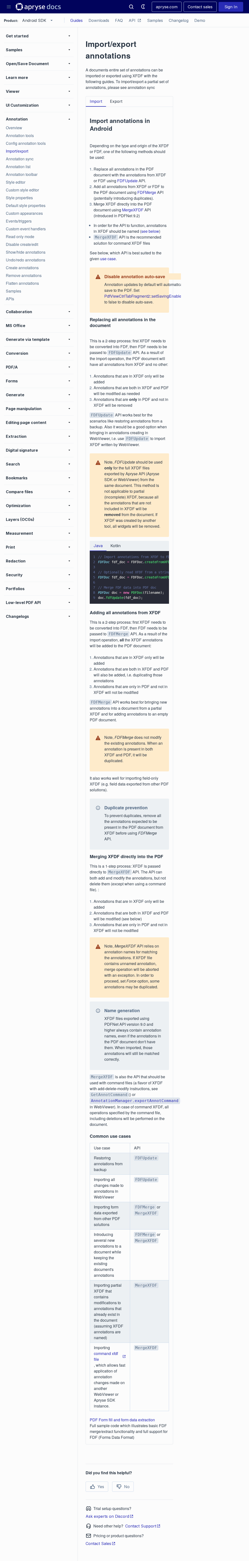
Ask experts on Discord (107, 1516)
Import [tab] (96, 101)
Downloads (99, 20)
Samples (155, 20)
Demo (199, 20)
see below (150, 231)
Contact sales (200, 6)
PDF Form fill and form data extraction (122, 1420)
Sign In (230, 6)
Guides (76, 20)
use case (108, 258)
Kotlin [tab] (115, 545)
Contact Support (140, 1526)
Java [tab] (98, 545)
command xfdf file (106, 1356)
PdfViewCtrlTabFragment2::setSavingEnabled (144, 296)
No (127, 1486)
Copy (158, 595)
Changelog (178, 20)
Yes (101, 1486)
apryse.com (167, 6)
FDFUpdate (127, 180)
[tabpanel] (129, 775)
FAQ (119, 20)
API (132, 20)
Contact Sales (98, 1543)
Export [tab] (116, 101)
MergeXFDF (132, 210)
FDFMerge (146, 192)
